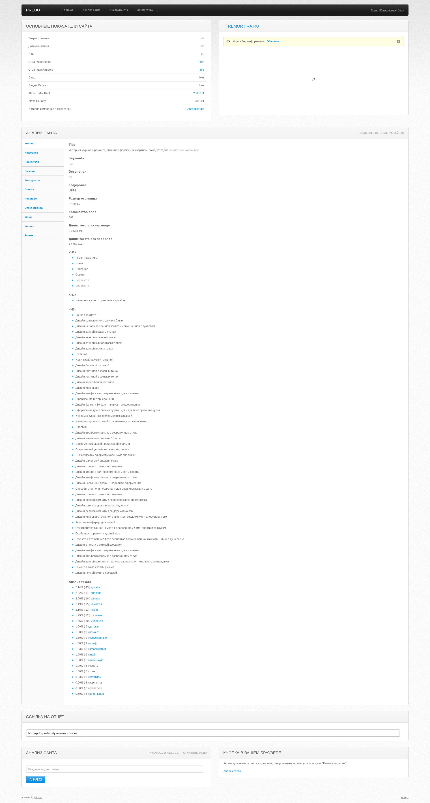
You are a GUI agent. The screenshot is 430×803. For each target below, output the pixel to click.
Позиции (30, 171)
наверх (404, 797)
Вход (401, 10)
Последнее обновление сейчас (381, 133)
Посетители (32, 162)
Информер (31, 152)
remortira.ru (243, 26)
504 (202, 61)
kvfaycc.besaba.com (164, 752)
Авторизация (195, 109)
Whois (28, 217)
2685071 (198, 93)
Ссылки (29, 189)
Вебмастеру (145, 10)
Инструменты (119, 10)
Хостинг (29, 226)
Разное (29, 235)
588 (202, 69)
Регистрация (388, 10)
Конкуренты (32, 180)
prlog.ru (38, 797)
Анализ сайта (91, 10)
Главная (67, 10)
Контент (29, 143)
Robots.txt (31, 198)
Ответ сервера (34, 207)
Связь (374, 10)
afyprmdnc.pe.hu (195, 752)
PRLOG (33, 10)
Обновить (273, 41)
